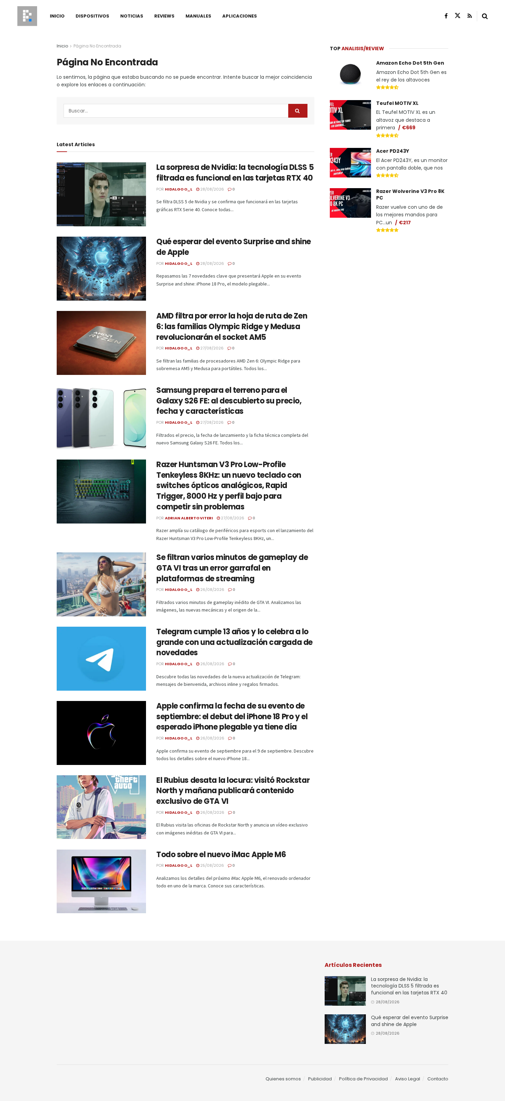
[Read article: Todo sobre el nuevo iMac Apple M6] (101, 882)
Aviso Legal (407, 1079)
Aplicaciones (239, 16)
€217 (405, 222)
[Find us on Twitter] (457, 16)
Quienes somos (283, 1079)
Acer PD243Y (392, 151)
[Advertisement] (389, 291)
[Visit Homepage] (27, 16)
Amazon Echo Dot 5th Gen (410, 63)
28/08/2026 (211, 189)
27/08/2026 (211, 348)
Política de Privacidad (363, 1079)
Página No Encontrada (97, 46)
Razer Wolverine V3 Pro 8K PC (410, 195)
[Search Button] (485, 16)
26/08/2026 (211, 589)
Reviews (164, 16)
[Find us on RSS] (470, 16)
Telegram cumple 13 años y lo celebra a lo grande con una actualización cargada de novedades (234, 642)
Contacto (437, 1079)
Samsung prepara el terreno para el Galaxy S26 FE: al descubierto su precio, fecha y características (228, 401)
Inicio (57, 16)
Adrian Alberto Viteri (189, 518)
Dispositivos (92, 16)
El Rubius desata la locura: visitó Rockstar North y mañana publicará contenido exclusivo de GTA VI (233, 791)
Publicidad (320, 1079)
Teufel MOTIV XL (397, 103)
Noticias (131, 16)
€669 (408, 127)
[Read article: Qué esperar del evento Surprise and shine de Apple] (101, 269)
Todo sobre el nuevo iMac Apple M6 (221, 854)
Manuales (198, 16)
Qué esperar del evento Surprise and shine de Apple (233, 247)
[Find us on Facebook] (446, 16)
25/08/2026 (211, 865)
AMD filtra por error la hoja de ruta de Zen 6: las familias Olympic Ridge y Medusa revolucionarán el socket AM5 (231, 327)
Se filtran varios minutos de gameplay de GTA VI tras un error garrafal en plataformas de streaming (232, 568)
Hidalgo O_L (178, 189)
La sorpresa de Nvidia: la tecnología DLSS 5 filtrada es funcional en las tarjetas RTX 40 (235, 172)
